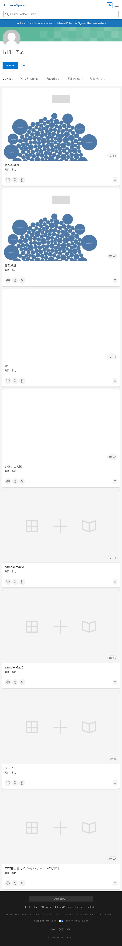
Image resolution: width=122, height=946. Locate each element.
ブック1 (10, 768)
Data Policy (67, 915)
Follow (10, 65)
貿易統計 (10, 265)
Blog (35, 907)
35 (114, 658)
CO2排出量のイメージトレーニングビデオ (32, 868)
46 (114, 256)
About (49, 907)
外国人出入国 (13, 466)
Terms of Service (24, 915)
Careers (79, 907)
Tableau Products (63, 907)
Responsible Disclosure (89, 915)
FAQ (42, 907)
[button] (52, 929)
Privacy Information (47, 915)
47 (114, 457)
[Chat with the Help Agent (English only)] (109, 5)
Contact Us (91, 907)
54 (114, 155)
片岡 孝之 (10, 169)
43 (114, 356)
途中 (8, 366)
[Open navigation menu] (116, 5)
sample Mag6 (14, 667)
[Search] (6, 14)
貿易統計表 (12, 165)
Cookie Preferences (45, 921)
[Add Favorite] (115, 180)
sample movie (14, 567)
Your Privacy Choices (76, 921)
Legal (9, 915)
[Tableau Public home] (15, 5)
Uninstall (110, 915)
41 (115, 758)
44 (114, 557)
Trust (27, 907)
